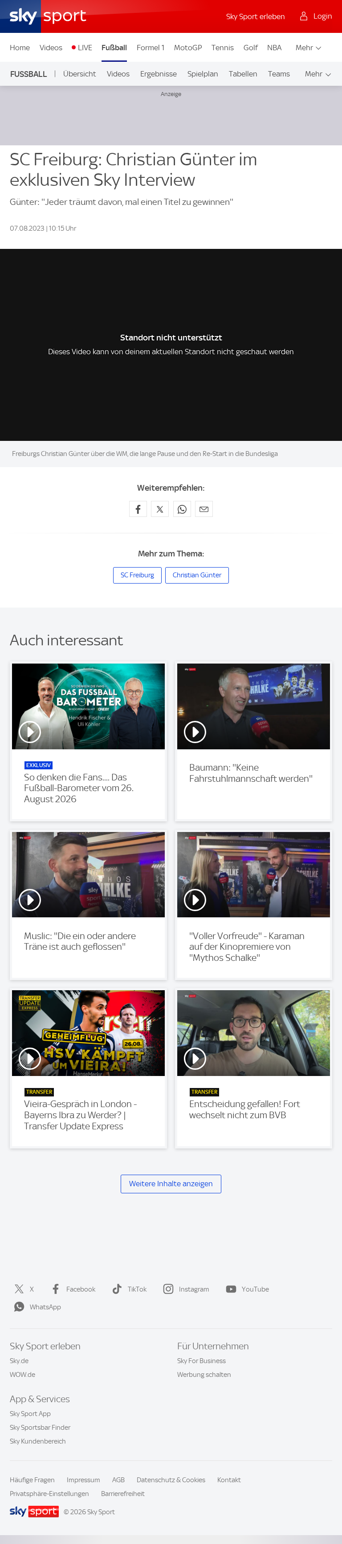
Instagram (194, 1289)
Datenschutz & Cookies (171, 1480)
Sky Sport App (30, 1414)
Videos (51, 47)
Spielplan (202, 73)
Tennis (223, 47)
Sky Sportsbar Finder (40, 1428)
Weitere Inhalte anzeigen (171, 1184)
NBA (274, 47)
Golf (251, 47)
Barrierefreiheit (123, 1494)
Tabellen (243, 73)
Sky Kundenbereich (38, 1441)
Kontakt (229, 1480)
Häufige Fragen (32, 1480)
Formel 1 (150, 47)
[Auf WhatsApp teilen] (182, 509)
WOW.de (22, 1375)
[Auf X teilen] (160, 509)
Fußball (114, 47)
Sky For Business (201, 1361)
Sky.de (19, 1361)
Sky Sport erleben (255, 16)
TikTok (137, 1289)
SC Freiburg (137, 575)
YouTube (255, 1289)
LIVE (85, 47)
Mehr (304, 47)
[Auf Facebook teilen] (138, 509)
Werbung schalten (204, 1375)
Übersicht (79, 73)
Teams (279, 73)
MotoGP (188, 47)
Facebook (80, 1289)
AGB (118, 1480)
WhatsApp (45, 1307)
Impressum (83, 1480)
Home (20, 47)
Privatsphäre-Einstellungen (49, 1494)
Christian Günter (197, 575)
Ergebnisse (158, 73)
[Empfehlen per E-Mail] (204, 509)
